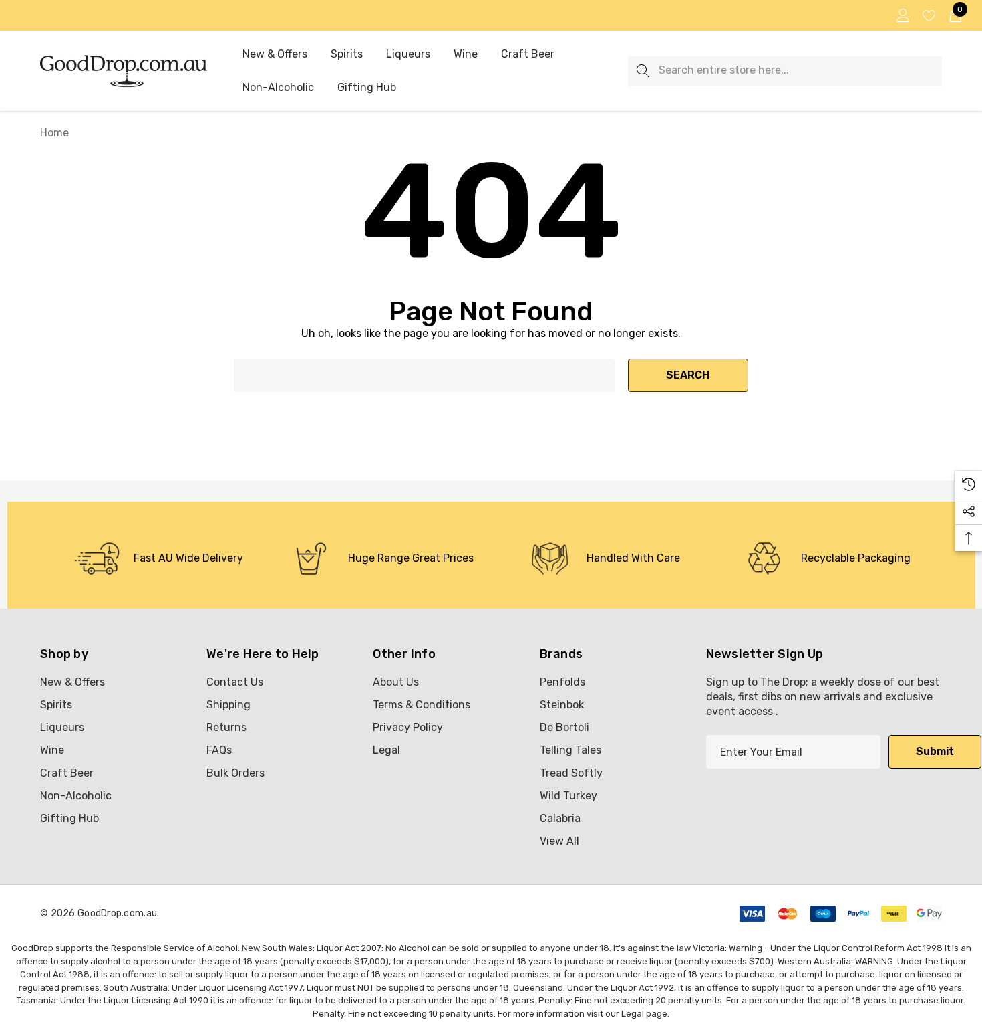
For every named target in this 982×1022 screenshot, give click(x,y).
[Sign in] (902, 15)
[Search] (643, 71)
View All (559, 841)
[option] (158, 558)
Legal (632, 1014)
